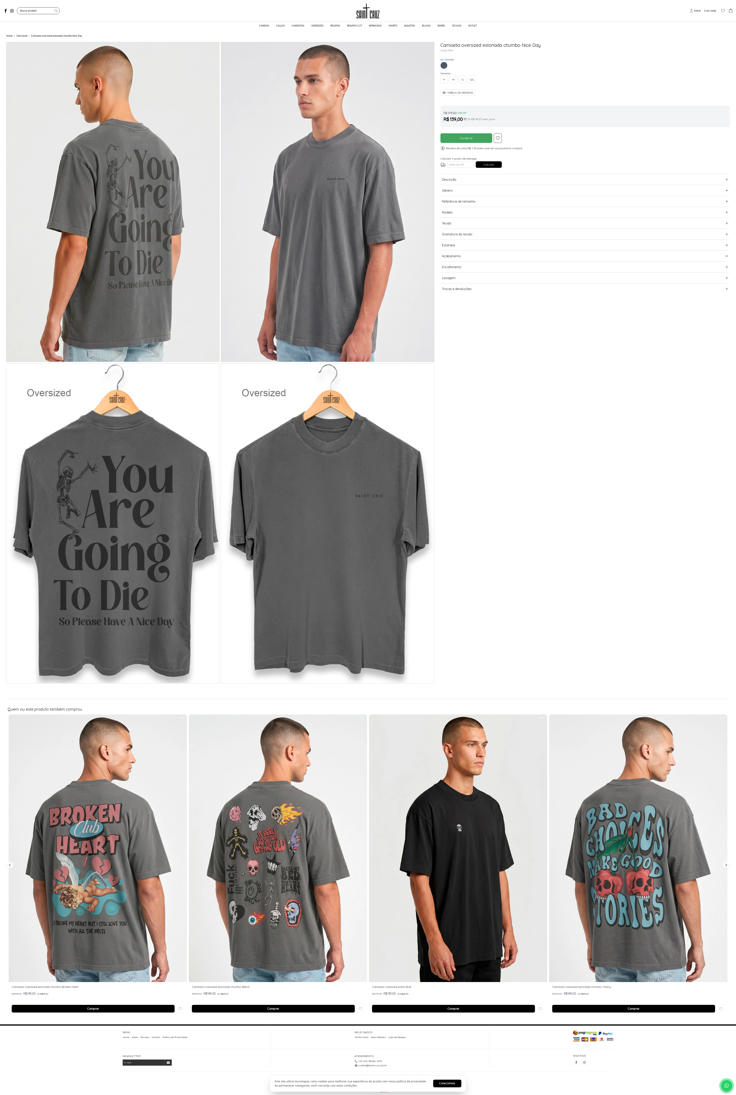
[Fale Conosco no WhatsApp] (726, 1085)
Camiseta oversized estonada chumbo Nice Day (56, 35)
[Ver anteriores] (10, 865)
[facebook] (5, 10)
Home (9, 35)
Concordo (447, 1083)
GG (472, 79)
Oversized (21, 35)
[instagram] (12, 10)
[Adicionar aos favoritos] (180, 1009)
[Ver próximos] (725, 865)
